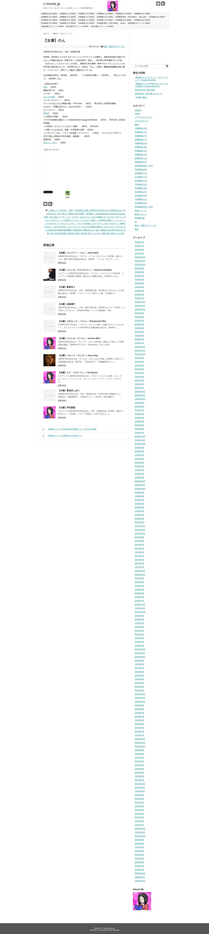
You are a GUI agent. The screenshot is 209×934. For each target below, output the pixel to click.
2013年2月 (139, 732)
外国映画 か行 (141, 132)
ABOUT (138, 110)
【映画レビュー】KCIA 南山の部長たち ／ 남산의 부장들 (71, 429)
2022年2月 (139, 339)
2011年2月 (139, 821)
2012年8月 (139, 754)
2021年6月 (139, 369)
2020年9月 (139, 403)
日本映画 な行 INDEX (105, 20)
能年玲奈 (106, 233)
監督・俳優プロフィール (113, 47)
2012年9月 (139, 750)
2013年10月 (140, 702)
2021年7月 (139, 365)
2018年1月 (139, 522)
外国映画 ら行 (141, 158)
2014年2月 (139, 687)
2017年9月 (139, 537)
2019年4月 (139, 466)
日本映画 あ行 (141, 169)
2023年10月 (140, 265)
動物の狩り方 (89, 230)
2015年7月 (139, 623)
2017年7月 (139, 545)
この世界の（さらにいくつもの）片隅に (78, 220)
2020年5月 (139, 418)
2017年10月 (140, 534)
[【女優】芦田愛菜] (49, 418)
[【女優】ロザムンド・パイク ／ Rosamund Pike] (49, 331)
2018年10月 (140, 489)
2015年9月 (139, 616)
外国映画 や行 (141, 154)
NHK (46, 217)
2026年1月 (139, 242)
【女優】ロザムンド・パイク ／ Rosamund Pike (82, 321)
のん (107, 224)
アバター (75, 217)
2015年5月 (139, 631)
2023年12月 (140, 257)
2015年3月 (139, 638)
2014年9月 (139, 661)
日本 (52, 233)
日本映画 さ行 (141, 177)
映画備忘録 (140, 218)
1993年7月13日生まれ (99, 210)
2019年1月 (139, 478)
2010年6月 (139, 851)
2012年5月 (139, 765)
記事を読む (62, 263)
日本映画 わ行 (141, 203)
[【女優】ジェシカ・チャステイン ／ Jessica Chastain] (49, 280)
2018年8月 (139, 496)
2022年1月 (139, 343)
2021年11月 (140, 351)
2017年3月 (139, 560)
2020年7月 (139, 410)
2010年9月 (139, 840)
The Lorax (53, 217)
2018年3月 (139, 515)
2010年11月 (140, 832)
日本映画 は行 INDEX (123, 20)
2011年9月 (139, 795)
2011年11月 (140, 788)
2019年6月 (139, 459)
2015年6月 (139, 627)
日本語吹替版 (60, 233)
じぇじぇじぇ (119, 220)
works (137, 114)
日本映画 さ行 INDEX (68, 20)
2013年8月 (139, 709)
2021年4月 (139, 377)
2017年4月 (139, 556)
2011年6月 (139, 806)
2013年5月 (139, 720)
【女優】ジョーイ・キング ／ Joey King (78, 355)
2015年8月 (139, 619)
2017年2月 (139, 563)
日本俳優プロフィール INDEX (77, 26)
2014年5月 (139, 675)
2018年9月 (139, 492)
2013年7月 (139, 713)
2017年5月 (139, 552)
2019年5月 (139, 463)
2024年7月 (139, 246)
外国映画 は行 (141, 147)
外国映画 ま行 (141, 151)
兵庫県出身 (77, 230)
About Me (142, 17)
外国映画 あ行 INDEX (49, 14)
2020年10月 (140, 399)
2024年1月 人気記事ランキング (148, 94)
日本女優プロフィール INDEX (102, 26)
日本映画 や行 (141, 196)
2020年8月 (139, 407)
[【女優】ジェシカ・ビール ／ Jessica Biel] (49, 348)
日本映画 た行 (141, 181)
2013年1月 (139, 735)
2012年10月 (140, 746)
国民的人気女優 (107, 230)
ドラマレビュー (141, 121)
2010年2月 (139, 866)
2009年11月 (140, 877)
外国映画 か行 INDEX (68, 14)
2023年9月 (139, 268)
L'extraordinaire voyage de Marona (110, 214)
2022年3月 (139, 336)
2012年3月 (139, 773)
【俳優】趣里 (140, 97)
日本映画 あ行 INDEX (157, 17)
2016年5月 (139, 586)
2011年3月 (139, 817)
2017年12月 (140, 526)
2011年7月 (139, 802)
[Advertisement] (63, 168)
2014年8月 (139, 664)
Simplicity (111, 928)
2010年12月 (140, 829)
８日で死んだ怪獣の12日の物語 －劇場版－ (75, 214)
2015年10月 (140, 612)
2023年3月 (139, 291)
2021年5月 (139, 373)
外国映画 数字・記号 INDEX (126, 17)
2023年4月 (139, 287)
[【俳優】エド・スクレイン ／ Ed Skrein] (49, 383)
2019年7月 (139, 455)
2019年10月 (140, 444)
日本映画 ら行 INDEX (68, 23)
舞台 (137, 229)
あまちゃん (85, 217)
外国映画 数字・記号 (144, 166)
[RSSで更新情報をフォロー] (163, 4)
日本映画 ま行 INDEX (142, 20)
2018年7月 (139, 500)
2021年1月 (139, 388)
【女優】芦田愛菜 (66, 407)
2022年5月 (139, 328)
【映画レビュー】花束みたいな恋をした (64, 436)
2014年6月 (139, 672)
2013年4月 (139, 724)
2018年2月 (139, 519)
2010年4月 (139, 858)
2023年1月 (139, 298)
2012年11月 (140, 743)
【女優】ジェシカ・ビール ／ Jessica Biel (79, 338)
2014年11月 (140, 653)
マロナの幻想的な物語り (91, 227)
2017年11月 (140, 530)
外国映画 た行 (141, 140)
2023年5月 (139, 283)
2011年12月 (140, 784)
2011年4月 (139, 814)
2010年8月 (139, 844)
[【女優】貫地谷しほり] (49, 401)
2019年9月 (139, 448)
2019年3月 (139, 470)
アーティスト (65, 217)
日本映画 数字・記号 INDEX (107, 23)
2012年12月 (140, 739)
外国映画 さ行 (141, 136)
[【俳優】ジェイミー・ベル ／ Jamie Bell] (49, 263)
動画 (137, 125)
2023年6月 (139, 280)
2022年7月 (139, 321)
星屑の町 (71, 233)
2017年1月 (139, 567)
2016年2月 (139, 597)
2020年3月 (139, 425)
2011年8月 (139, 799)
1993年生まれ (116, 210)
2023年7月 (139, 276)
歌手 (78, 233)
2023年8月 (139, 272)
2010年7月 (139, 847)
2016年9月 (139, 578)
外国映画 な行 (141, 143)
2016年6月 (139, 582)
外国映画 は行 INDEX (142, 14)
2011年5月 (139, 810)
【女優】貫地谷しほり (69, 390)
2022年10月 (140, 309)
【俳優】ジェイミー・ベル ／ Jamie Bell (78, 253)
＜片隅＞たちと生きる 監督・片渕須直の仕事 (68, 210)
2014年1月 (139, 690)
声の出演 (119, 230)
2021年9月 (139, 358)
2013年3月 (139, 728)
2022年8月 (139, 317)
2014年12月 (140, 649)
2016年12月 (140, 571)
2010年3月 (139, 862)
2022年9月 (139, 313)
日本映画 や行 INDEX (49, 23)
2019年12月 (140, 436)
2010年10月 (140, 836)
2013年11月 (140, 698)
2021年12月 (140, 347)
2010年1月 (139, 870)
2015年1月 (139, 646)
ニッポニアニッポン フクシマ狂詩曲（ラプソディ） (80, 224)
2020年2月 (139, 429)
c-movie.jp (51, 4)
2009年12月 (140, 873)
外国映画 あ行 (141, 128)
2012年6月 (139, 761)
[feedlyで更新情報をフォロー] (158, 4)
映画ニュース (140, 211)
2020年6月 (139, 414)
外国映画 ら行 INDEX (86, 17)
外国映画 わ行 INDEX (105, 17)
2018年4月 (139, 511)
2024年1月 (139, 253)
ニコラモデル (50, 224)
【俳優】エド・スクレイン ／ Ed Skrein (77, 372)
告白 (45, 87)
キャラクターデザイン (113, 217)
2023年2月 (139, 295)
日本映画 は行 (141, 188)
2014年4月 (139, 679)
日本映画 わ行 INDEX (86, 23)
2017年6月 (139, 548)
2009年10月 (140, 881)
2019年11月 (140, 440)
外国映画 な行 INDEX (123, 14)
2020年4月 (139, 421)
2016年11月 (140, 575)
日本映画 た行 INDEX (86, 20)
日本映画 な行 (141, 184)
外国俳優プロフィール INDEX (139, 23)
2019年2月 (139, 474)
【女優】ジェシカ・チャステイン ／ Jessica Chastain (85, 270)
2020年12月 (140, 392)
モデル (106, 227)
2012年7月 (139, 758)
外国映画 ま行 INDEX (49, 17)
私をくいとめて (50, 143)
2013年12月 (140, 694)
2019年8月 (139, 451)
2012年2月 (139, 776)
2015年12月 (140, 605)
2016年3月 (139, 593)
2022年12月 (140, 302)
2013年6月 (139, 717)
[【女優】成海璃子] (49, 314)
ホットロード (74, 227)
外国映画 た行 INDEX (105, 14)
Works (122, 23)
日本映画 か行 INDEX (49, 20)
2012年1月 (139, 780)
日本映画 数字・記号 (144, 207)
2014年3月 (139, 683)
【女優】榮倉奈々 (66, 287)
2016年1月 (139, 601)
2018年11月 (140, 485)
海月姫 (46, 113)
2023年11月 (140, 261)
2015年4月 (139, 634)
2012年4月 (139, 769)
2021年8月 (139, 362)
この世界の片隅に (105, 220)
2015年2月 (139, 642)
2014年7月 (139, 668)
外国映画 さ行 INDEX (86, 14)
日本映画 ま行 (141, 192)
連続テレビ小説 (117, 233)
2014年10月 (140, 657)
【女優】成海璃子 (66, 304)
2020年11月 (140, 395)
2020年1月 (139, 433)
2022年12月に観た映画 (145, 90)
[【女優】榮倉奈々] (49, 297)
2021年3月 (139, 380)
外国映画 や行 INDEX (68, 17)
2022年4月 (139, 332)
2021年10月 (140, 354)
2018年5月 (139, 507)
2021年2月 (139, 384)
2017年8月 (139, 541)
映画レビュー (140, 214)
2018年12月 (140, 481)
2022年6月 (139, 324)
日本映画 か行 (141, 173)
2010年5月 (139, 855)
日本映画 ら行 (141, 199)
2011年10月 (140, 791)
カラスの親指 (49, 97)
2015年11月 (140, 608)
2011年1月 (139, 825)
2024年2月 (139, 250)
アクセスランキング (143, 117)
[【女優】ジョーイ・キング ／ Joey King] (49, 366)
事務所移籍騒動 (64, 230)
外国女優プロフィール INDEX (52, 26)
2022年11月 (140, 306)
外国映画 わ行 (141, 162)
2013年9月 (139, 705)
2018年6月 (139, 504)
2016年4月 (139, 590)
